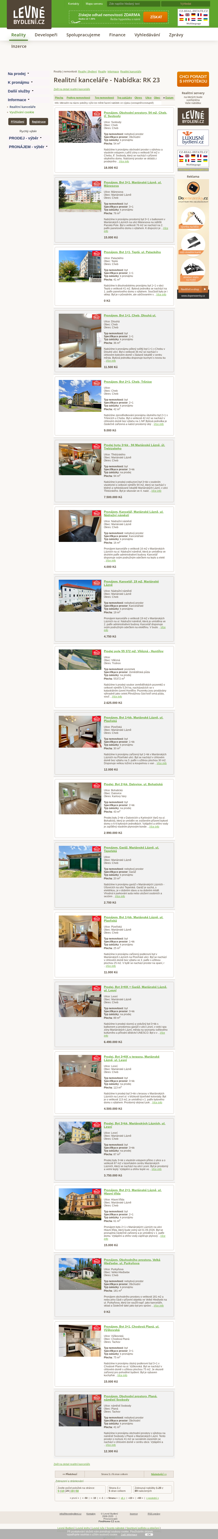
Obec (157, 97)
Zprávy (176, 35)
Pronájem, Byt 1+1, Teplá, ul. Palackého (132, 252)
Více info (124, 161)
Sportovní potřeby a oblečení (142, 1528)
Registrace (39, 121)
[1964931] (80, 127)
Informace (113, 71)
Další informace (129, 1534)
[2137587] (80, 798)
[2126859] (80, 196)
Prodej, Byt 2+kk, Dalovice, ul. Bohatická (133, 784)
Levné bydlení (29, 7)
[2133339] (80, 659)
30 (72, 1490)
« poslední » (152, 1498)
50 (77, 1490)
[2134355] (80, 526)
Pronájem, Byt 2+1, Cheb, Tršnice (128, 381)
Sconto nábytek (115, 1528)
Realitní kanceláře (23, 107)
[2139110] (80, 396)
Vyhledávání (147, 35)
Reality (18, 35)
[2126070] (80, 596)
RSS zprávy (154, 1513)
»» (159, 1474)
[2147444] (80, 862)
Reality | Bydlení (87, 71)
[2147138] (80, 1071)
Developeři (46, 35)
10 (62, 1490)
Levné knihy (83, 1528)
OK (149, 1534)
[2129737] (80, 459)
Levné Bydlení (65, 1528)
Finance (117, 35)
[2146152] (80, 1341)
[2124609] (80, 266)
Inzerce (19, 46)
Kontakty (73, 3)
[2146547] (80, 1274)
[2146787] (80, 1138)
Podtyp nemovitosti (78, 97)
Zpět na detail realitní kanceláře (72, 89)
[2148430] (80, 931)
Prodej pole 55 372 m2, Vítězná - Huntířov (134, 651)
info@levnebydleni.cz (71, 1513)
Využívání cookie (22, 112)
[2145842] (80, 1410)
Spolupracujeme (83, 35)
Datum (169, 97)
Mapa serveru (94, 3)
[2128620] (80, 340)
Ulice (148, 97)
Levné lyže (98, 1528)
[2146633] (80, 1204)
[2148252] (80, 1001)
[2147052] (80, 732)
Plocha (59, 97)
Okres (138, 97)
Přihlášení (17, 121)
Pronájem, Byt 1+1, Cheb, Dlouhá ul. (130, 315)
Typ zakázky (124, 97)
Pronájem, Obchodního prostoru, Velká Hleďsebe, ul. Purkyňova (132, 1261)
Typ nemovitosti (104, 97)
